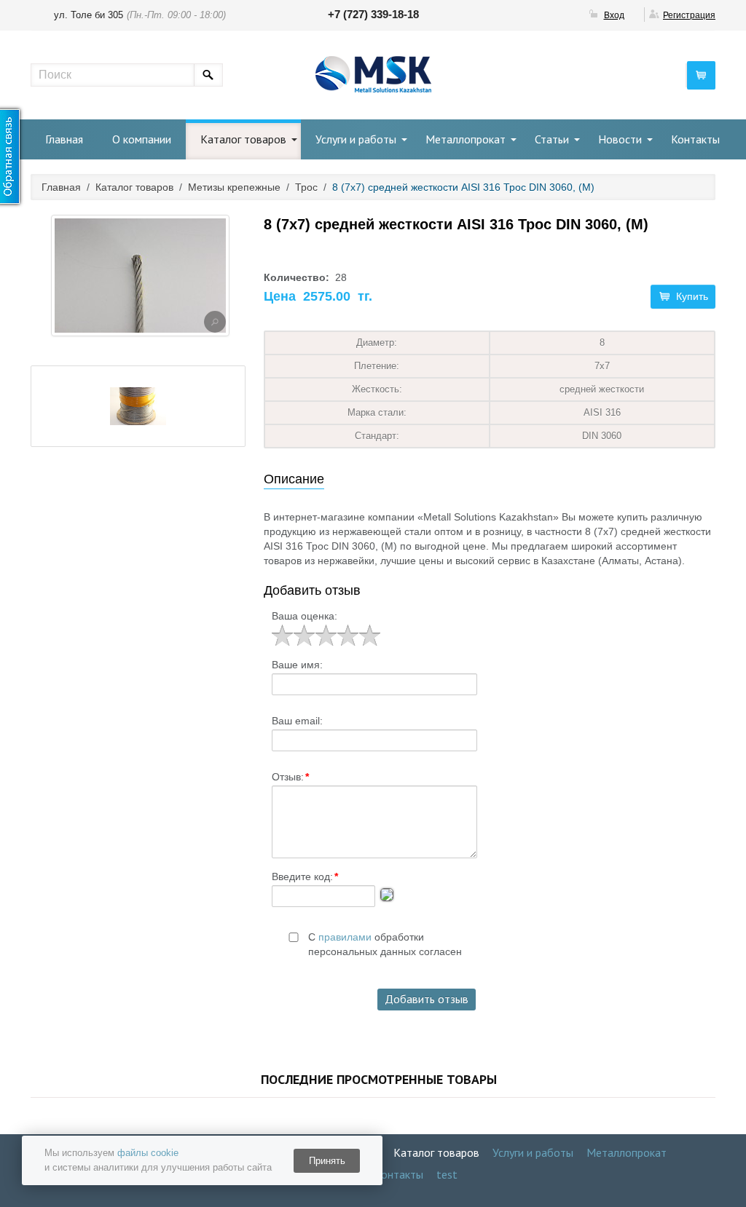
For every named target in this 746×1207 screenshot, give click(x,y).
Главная (64, 139)
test (447, 1174)
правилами (345, 937)
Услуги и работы (355, 139)
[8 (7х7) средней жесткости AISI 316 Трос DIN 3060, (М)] (215, 322)
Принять (327, 1160)
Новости (620, 139)
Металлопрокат (465, 139)
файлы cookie (147, 1152)
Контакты (695, 139)
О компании (141, 139)
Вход (614, 15)
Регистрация (689, 15)
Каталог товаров (243, 139)
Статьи (552, 139)
